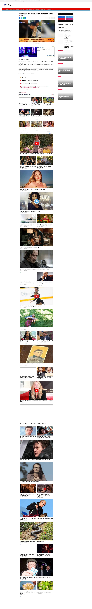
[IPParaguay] (8, 5)
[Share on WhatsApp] (23, 18)
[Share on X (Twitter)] (21, 18)
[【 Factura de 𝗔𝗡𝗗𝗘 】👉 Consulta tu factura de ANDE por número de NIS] (60, 42)
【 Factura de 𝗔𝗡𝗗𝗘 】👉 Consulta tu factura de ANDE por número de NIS (68, 41)
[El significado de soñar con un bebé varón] (65, 94)
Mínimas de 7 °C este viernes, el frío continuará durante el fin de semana (65, 70)
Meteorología (29, 9)
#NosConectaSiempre (24, 87)
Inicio (7, 9)
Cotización (12, 9)
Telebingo (22, 9)
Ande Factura (36, 9)
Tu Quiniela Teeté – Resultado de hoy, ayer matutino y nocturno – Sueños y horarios (67, 36)
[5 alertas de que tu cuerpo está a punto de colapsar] (65, 55)
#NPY (48, 86)
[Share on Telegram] (25, 18)
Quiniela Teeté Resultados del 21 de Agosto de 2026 (65, 84)
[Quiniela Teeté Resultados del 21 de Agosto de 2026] (65, 81)
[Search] (88, 9)
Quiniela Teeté (49, 9)
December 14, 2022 (34, 88)
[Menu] (4, 9)
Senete (17, 9)
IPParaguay (23, 15)
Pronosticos (60, 63)
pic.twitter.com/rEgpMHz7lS (33, 87)
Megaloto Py (42, 9)
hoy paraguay (60, 50)
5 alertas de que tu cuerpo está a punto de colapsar (65, 58)
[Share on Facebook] (19, 18)
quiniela (59, 76)
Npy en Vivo (23, 92)
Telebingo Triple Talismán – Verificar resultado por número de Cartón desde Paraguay (65, 26)
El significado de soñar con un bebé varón (64, 97)
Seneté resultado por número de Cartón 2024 (68, 47)
